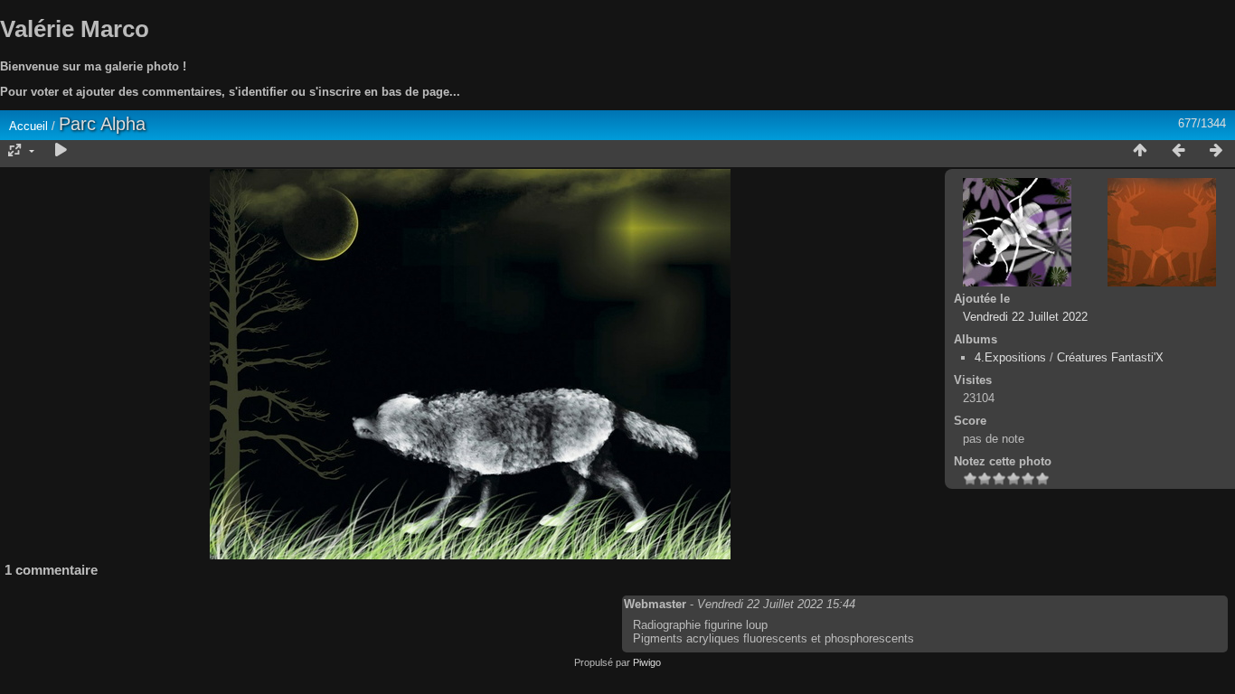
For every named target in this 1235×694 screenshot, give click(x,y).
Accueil (28, 126)
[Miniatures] (1140, 151)
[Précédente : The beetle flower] (1178, 151)
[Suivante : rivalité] (1216, 151)
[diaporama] (61, 151)
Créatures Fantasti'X (1110, 357)
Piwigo (647, 662)
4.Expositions (1010, 357)
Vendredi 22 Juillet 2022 (1025, 317)
